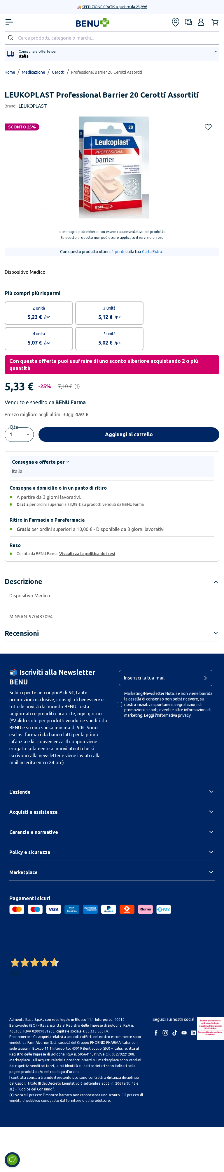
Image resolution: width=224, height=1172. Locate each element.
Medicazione (33, 72)
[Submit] (11, 37)
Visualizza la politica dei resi (87, 553)
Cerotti (58, 72)
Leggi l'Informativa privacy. (168, 715)
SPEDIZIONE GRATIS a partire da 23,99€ (114, 7)
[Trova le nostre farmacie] (175, 22)
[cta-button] (207, 678)
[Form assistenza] (188, 22)
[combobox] (112, 38)
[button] (201, 22)
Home (10, 72)
